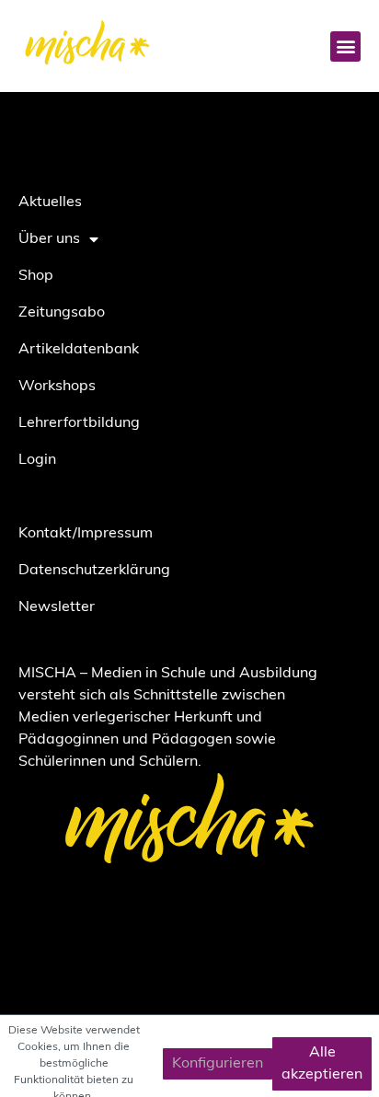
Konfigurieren (217, 1064)
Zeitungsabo (61, 313)
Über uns (49, 239)
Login (37, 460)
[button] (345, 46)
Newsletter (56, 607)
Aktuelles (50, 202)
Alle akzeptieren (321, 1063)
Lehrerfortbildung (79, 423)
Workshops (57, 386)
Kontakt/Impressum (85, 533)
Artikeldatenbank (78, 349)
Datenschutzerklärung (94, 570)
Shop (35, 276)
